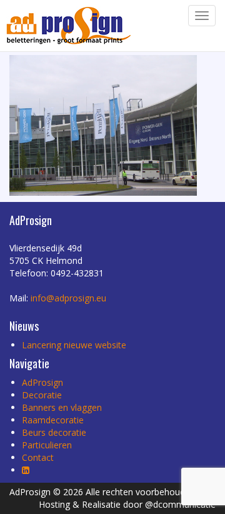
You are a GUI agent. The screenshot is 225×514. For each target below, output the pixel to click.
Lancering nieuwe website (74, 345)
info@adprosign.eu (68, 298)
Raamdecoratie (53, 420)
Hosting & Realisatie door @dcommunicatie (127, 504)
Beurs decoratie (54, 432)
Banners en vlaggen (62, 407)
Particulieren (47, 445)
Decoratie (42, 395)
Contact (38, 457)
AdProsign (42, 382)
